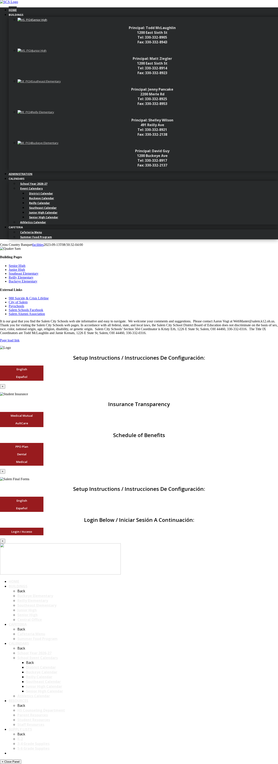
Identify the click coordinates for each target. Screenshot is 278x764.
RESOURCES (18, 700)
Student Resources (33, 719)
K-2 (20, 738)
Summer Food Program (37, 638)
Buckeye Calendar (41, 672)
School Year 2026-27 (34, 653)
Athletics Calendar (33, 696)
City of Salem (18, 302)
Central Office (29, 619)
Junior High (17, 269)
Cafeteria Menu (31, 634)
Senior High (17, 266)
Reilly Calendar (39, 676)
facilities (38, 245)
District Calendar (41, 667)
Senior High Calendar (44, 691)
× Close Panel (11, 761)
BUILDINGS (18, 586)
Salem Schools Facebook (26, 310)
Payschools (16, 306)
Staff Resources (30, 724)
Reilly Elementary (21, 277)
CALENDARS (19, 643)
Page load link (10, 340)
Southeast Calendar (43, 681)
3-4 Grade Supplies (33, 743)
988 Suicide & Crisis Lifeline (29, 298)
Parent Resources (32, 715)
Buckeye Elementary (23, 281)
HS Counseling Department (41, 710)
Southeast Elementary (23, 273)
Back (21, 591)
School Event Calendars (37, 657)
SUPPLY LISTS (20, 729)
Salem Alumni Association (27, 314)
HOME (14, 581)
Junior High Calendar (44, 686)
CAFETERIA (18, 624)
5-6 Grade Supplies (33, 748)
